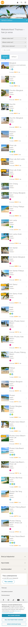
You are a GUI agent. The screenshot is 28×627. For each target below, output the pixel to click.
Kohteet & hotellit (7, 20)
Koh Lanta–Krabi (15, 234)
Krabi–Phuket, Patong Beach (17, 353)
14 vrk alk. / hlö (15, 165)
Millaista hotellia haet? (7, 42)
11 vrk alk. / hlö (15, 202)
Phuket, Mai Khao (15, 478)
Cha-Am (12, 77)
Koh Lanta (13, 220)
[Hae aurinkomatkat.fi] (21, 2)
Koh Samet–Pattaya (16, 271)
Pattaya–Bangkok (15, 382)
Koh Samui (13, 284)
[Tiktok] (13, 600)
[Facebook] (3, 600)
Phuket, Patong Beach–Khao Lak (15, 522)
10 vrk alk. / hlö (15, 99)
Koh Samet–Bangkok (17, 257)
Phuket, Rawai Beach (17, 536)
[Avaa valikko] (25, 2)
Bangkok (12, 63)
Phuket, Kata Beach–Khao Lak (17, 463)
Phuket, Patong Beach (17, 507)
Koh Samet (13, 248)
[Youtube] (18, 600)
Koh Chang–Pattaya (16, 207)
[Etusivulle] (2, 2)
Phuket (12, 395)
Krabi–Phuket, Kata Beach (16, 338)
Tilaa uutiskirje (8, 581)
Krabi (11, 307)
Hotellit (14, 57)
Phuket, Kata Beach (16, 448)
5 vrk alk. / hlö (14, 72)
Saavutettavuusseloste (7, 591)
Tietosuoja (4, 587)
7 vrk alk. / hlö (14, 86)
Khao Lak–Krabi (15, 170)
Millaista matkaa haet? (7, 38)
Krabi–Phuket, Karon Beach (17, 322)
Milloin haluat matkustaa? (8, 46)
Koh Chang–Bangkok (17, 193)
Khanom (12, 132)
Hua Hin (12, 104)
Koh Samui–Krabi (15, 294)
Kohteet (5, 57)
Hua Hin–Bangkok (16, 118)
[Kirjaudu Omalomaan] (17, 2)
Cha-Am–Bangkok (16, 90)
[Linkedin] (23, 600)
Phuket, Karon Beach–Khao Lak (17, 437)
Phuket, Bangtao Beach (15, 407)
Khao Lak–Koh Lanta (17, 159)
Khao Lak (12, 145)
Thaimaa (11, 67)
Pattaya (12, 368)
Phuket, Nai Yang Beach (15, 492)
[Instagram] (8, 600)
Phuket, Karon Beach (17, 422)
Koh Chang (13, 184)
